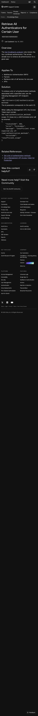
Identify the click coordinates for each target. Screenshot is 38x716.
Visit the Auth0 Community (11, 189)
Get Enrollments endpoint (14, 52)
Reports (23, 12)
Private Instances (16, 12)
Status (2, 306)
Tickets (3, 12)
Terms (15, 306)
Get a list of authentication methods (17, 156)
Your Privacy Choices (22, 306)
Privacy (10, 306)
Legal (6, 306)
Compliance (33, 12)
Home (3, 17)
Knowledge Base (12, 17)
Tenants (9, 12)
